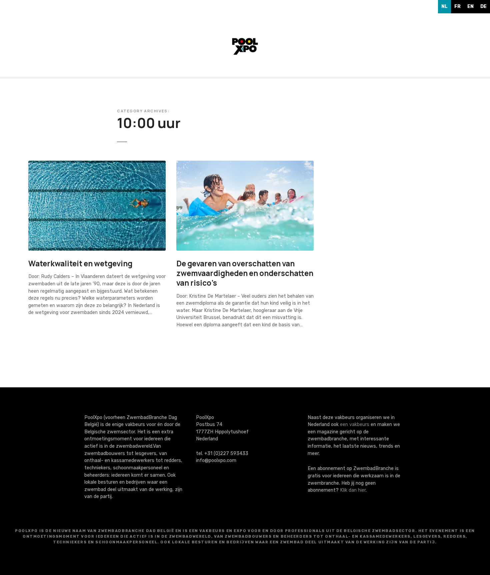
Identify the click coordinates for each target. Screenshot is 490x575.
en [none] (470, 6)
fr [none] (457, 6)
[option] (457, 6)
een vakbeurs (354, 424)
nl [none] (444, 6)
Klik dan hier (353, 490)
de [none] (483, 6)
